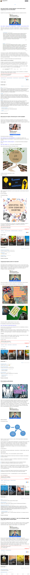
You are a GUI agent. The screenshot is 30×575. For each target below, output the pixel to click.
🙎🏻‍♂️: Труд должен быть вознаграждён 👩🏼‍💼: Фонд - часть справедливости (6, 74)
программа (2, 344)
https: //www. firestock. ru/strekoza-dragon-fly (7, 141)
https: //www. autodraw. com (5, 144)
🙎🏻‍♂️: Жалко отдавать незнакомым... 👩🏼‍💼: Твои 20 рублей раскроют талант (6, 341)
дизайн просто (20, 230)
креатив (6, 344)
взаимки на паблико (13, 480)
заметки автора (10, 344)
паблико (2, 480)
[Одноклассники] (27, 79)
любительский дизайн (7, 230)
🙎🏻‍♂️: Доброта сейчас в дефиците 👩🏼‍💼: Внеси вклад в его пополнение (5, 477)
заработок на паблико (7, 480)
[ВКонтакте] (26, 79)
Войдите (22, 248)
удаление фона (15, 344)
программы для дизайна (14, 230)
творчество (2, 230)
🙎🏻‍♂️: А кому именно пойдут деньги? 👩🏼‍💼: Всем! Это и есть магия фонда (6, 227)
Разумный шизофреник (4, 0)
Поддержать (27, 76)
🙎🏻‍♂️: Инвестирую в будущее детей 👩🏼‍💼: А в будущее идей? (5, 547)
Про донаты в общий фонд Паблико (4, 76)
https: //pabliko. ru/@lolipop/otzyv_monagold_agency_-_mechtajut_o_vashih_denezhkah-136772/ (15, 26)
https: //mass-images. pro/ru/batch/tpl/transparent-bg (8, 325)
